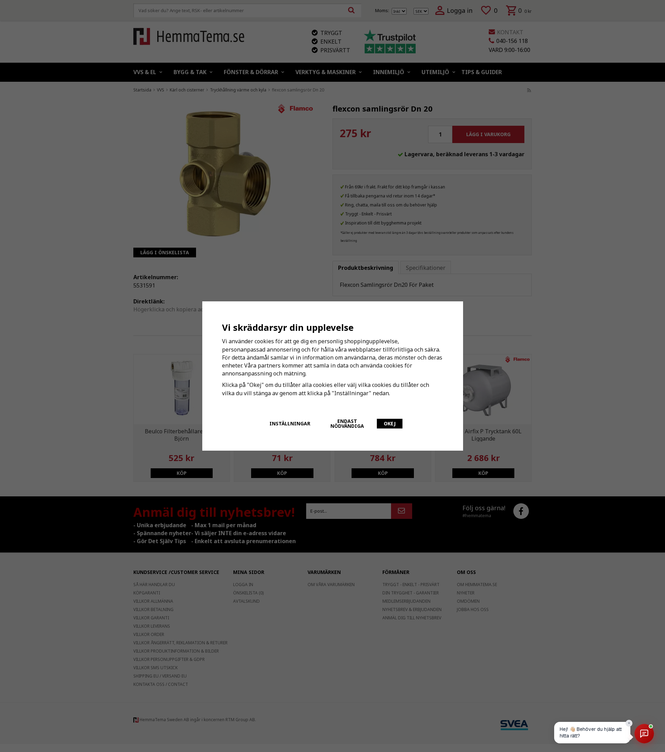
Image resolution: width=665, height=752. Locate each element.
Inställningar (289, 423)
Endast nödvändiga (347, 423)
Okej (390, 423)
